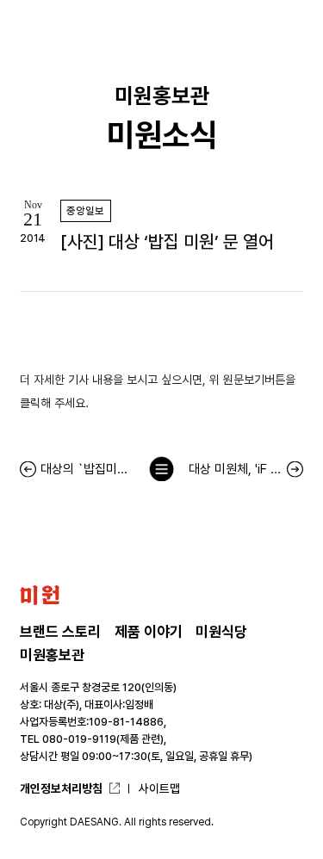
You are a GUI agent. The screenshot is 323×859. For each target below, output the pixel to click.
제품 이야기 (149, 631)
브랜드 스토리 (60, 631)
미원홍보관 (52, 655)
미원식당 (221, 631)
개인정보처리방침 (61, 788)
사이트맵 (159, 788)
